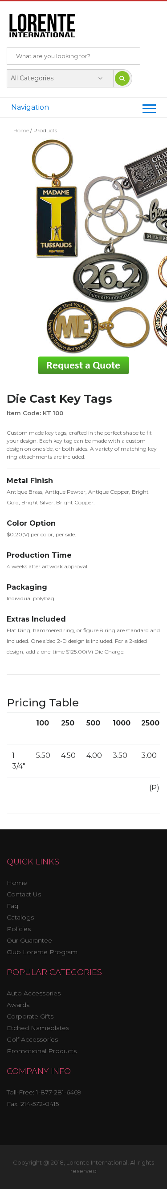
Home (21, 130)
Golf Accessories (32, 1039)
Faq (12, 906)
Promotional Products (42, 1051)
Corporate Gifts (30, 1016)
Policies (19, 929)
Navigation (30, 107)
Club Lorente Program (42, 952)
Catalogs (20, 917)
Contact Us (24, 894)
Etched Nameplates (38, 1028)
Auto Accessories (34, 993)
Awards (18, 1005)
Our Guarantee (29, 940)
